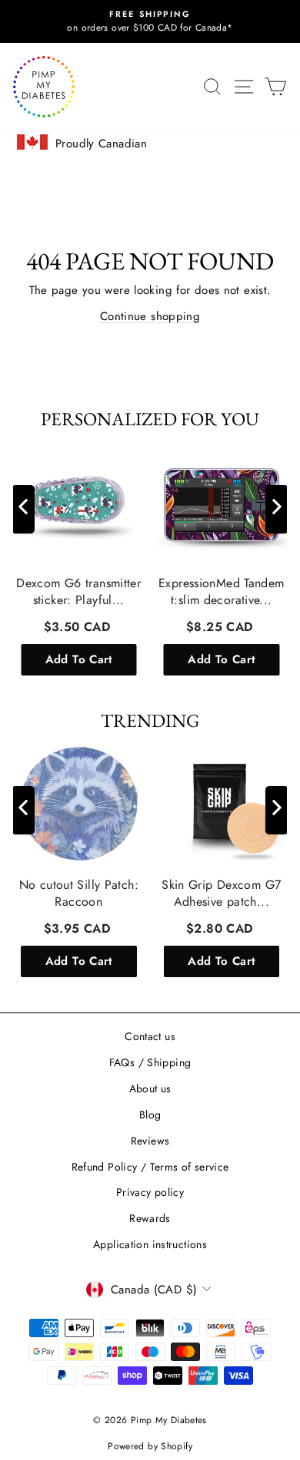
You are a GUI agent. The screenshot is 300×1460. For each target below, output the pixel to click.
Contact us (150, 1036)
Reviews (150, 1140)
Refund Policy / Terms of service (150, 1166)
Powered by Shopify (150, 1446)
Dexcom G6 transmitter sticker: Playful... (78, 592)
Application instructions (150, 1244)
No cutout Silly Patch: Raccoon (78, 893)
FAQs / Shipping (150, 1062)
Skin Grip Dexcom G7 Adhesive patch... (221, 893)
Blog (150, 1114)
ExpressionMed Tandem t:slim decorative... (221, 592)
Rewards (150, 1218)
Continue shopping (150, 316)
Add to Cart (78, 659)
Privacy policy (150, 1192)
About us (150, 1088)
